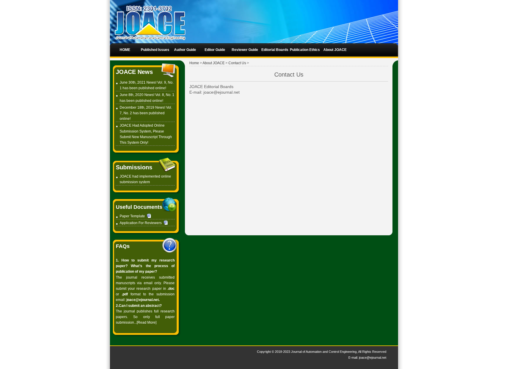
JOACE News (134, 72)
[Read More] (146, 322)
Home (194, 63)
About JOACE (214, 63)
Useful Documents (139, 207)
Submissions (134, 167)
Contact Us (237, 63)
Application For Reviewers (141, 223)
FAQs (123, 246)
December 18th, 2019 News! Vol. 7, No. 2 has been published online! (146, 113)
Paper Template (133, 216)
